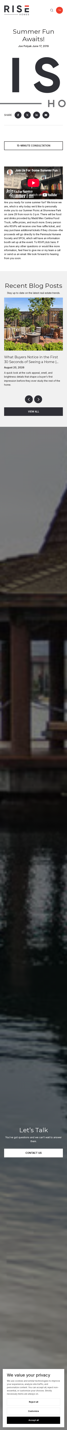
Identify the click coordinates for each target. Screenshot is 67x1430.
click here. (50, 242)
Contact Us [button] (33, 1152)
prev (29, 399)
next (38, 399)
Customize (33, 1411)
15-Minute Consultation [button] (33, 145)
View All (33, 411)
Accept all (34, 1420)
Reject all (33, 1402)
